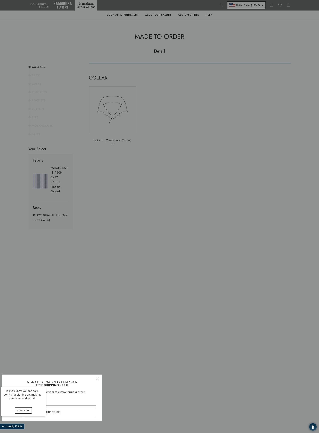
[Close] (97, 379)
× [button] (44, 384)
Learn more (23, 410)
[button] (27, 426)
